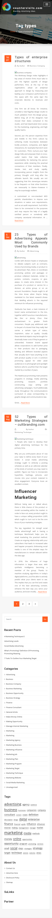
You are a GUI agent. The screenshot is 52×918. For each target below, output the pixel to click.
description (8, 819)
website (25, 853)
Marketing (10, 731)
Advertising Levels (11, 641)
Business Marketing (14, 688)
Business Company (37, 66)
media (27, 833)
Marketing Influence (14, 749)
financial (17, 824)
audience (34, 805)
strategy (38, 848)
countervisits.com (28, 8)
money (8, 838)
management (24, 828)
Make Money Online (14, 717)
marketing (13, 832)
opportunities (27, 839)
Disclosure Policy (12, 877)
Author (21, 66)
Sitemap (9, 882)
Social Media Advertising (13, 646)
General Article (12, 712)
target (7, 852)
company (42, 810)
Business (9, 679)
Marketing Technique (23, 432)
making (15, 827)
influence (31, 823)
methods (36, 833)
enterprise (34, 819)
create (25, 814)
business (10, 809)
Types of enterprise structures (30, 31)
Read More (19, 220)
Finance (9, 702)
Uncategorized (12, 787)
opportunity (11, 843)
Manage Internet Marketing (17, 726)
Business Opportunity (14, 693)
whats (38, 853)
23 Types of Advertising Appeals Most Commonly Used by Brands (31, 240)
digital (23, 819)
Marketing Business (14, 745)
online (17, 839)
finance (8, 824)
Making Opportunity (14, 721)
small (6, 848)
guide (23, 824)
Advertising (34, 251)
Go (45, 619)
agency (25, 804)
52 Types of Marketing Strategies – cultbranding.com (31, 420)
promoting (32, 844)
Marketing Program (14, 763)
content (18, 815)
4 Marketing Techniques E (14, 636)
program (23, 843)
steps (20, 848)
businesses (22, 810)
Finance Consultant (13, 707)
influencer (41, 824)
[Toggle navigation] (47, 4)
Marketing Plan (12, 759)
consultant (9, 814)
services (40, 844)
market (40, 827)
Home (12, 31)
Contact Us (10, 868)
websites (32, 853)
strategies (28, 848)
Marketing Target (12, 768)
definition (33, 814)
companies (32, 810)
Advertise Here (12, 873)
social (13, 848)
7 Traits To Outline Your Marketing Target (20, 658)
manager (33, 828)
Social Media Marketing (15, 782)
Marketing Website (13, 777)
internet (7, 827)
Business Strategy (13, 698)
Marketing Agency (13, 740)
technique (16, 852)
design (16, 820)
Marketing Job (11, 754)
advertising (12, 804)
